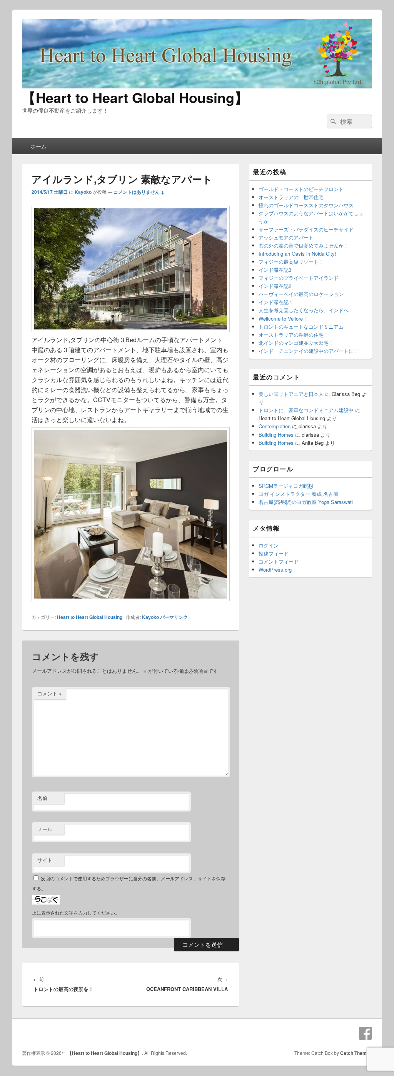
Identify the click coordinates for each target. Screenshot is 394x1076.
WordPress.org (275, 569)
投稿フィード (274, 553)
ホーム (38, 146)
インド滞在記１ (276, 302)
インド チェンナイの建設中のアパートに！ (309, 350)
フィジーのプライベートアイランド (299, 277)
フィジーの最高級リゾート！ (291, 261)
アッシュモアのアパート (286, 237)
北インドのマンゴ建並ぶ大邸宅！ (296, 342)
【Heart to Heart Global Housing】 (135, 97)
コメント (49, 693)
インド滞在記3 (275, 269)
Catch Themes (356, 1052)
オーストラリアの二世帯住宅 (291, 197)
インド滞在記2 (275, 285)
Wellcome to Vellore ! (282, 318)
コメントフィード (279, 561)
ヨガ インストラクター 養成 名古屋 (298, 493)
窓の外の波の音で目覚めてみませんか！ (304, 245)
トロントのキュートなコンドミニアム (301, 326)
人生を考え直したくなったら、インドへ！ (306, 310)
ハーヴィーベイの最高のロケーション (301, 294)
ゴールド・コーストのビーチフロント (301, 189)
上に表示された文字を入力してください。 (76, 912)
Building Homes (276, 434)
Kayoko (83, 191)
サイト (44, 859)
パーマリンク (174, 617)
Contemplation (274, 426)
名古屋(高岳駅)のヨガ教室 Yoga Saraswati (306, 502)
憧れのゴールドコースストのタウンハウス (306, 205)
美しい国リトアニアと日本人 (291, 393)
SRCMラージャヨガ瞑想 (286, 485)
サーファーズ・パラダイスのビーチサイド (306, 229)
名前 (42, 798)
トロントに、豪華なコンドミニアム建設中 (306, 410)
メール (44, 829)
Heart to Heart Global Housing (89, 617)
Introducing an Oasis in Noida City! (297, 253)
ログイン (269, 545)
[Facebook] (365, 1033)
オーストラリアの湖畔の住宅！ (294, 334)
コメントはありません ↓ (139, 191)
